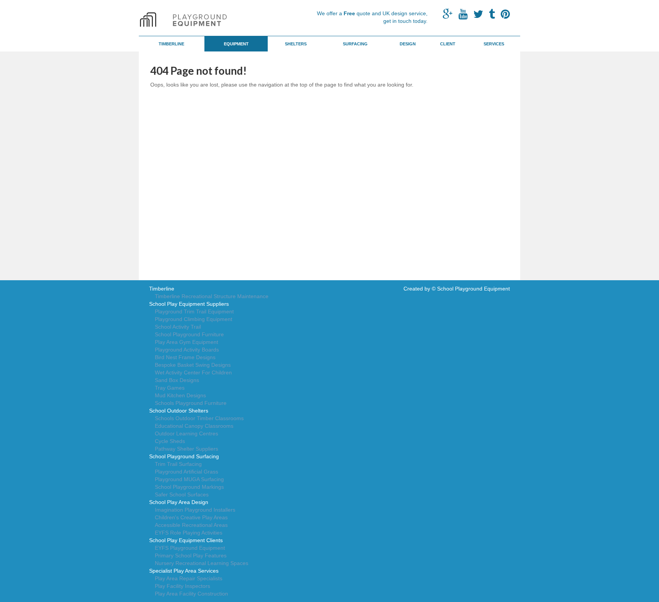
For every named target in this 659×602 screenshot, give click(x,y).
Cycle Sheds (170, 441)
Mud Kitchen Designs (180, 395)
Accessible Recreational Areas (191, 525)
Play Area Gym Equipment (186, 342)
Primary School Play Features (191, 555)
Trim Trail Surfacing (178, 464)
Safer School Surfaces (182, 494)
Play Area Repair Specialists (188, 578)
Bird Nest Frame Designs (185, 357)
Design (408, 44)
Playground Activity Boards (187, 350)
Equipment (236, 44)
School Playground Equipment (473, 289)
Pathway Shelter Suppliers (186, 449)
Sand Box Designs (177, 380)
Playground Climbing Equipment (193, 319)
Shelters (296, 44)
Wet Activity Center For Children (193, 372)
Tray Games (170, 388)
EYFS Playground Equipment (190, 548)
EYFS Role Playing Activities (188, 533)
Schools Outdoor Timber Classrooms (199, 418)
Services (494, 44)
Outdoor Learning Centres (186, 433)
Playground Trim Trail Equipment (194, 311)
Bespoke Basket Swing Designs (193, 365)
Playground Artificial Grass (186, 472)
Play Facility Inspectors (182, 586)
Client (447, 44)
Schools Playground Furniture (191, 403)
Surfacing (355, 44)
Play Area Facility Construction (191, 594)
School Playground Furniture (189, 334)
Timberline (171, 44)
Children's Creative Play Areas (191, 517)
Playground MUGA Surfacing (189, 479)
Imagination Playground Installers (195, 510)
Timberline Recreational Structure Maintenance (211, 296)
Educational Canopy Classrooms (194, 426)
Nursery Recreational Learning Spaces (201, 563)
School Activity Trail (178, 327)
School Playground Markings (189, 487)
